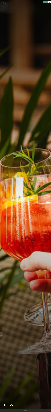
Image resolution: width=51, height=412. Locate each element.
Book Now (45, 2)
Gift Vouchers (40, 2)
